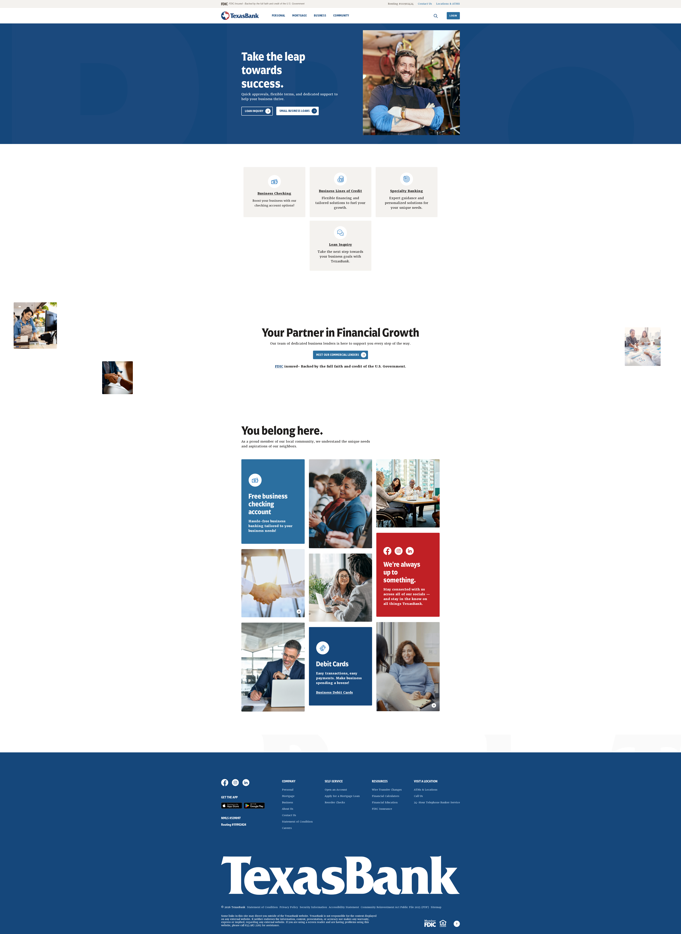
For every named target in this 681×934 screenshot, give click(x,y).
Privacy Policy (288, 907)
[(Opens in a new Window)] (387, 553)
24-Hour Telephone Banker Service (437, 802)
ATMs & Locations (425, 789)
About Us (287, 808)
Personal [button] (278, 15)
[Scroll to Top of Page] (457, 924)
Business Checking (274, 193)
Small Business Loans (294, 111)
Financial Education (385, 802)
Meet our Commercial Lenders (337, 354)
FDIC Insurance (387, 808)
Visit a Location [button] (426, 781)
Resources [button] (380, 781)
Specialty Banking (406, 191)
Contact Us (425, 3)
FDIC (279, 366)
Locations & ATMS (448, 3)
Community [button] (341, 15)
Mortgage (288, 796)
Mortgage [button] (299, 15)
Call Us (418, 796)
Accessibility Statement (344, 907)
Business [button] (320, 15)
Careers (287, 828)
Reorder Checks (342, 802)
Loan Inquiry (254, 111)
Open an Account (342, 789)
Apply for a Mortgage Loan (342, 796)
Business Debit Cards (334, 692)
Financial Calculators (385, 796)
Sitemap (436, 907)
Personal (287, 789)
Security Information (313, 907)
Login (453, 15)
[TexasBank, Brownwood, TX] (240, 16)
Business (287, 802)
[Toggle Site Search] (436, 16)
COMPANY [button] (288, 781)
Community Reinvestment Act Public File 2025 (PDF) (395, 907)
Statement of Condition (297, 821)
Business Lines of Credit (340, 191)
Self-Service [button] (334, 781)
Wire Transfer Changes (387, 789)
